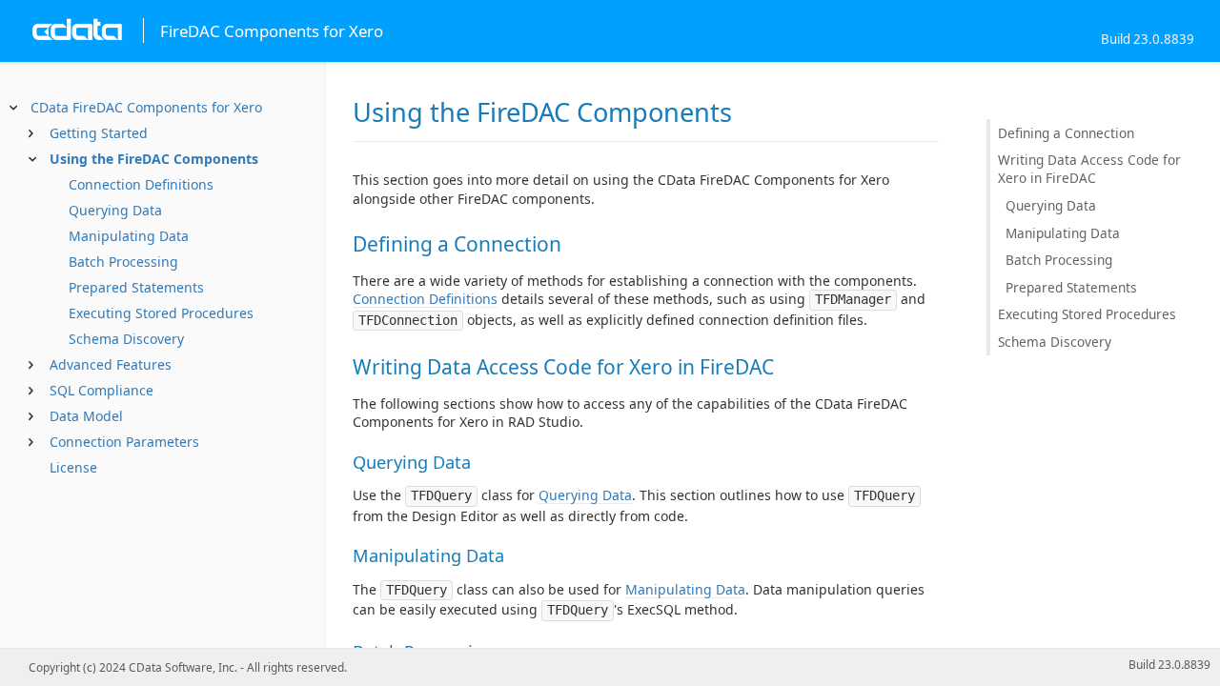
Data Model (86, 416)
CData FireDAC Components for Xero (146, 107)
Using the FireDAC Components (154, 159)
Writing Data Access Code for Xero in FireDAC (1089, 169)
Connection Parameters (124, 442)
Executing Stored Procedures (161, 313)
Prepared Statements (136, 287)
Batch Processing (123, 261)
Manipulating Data (129, 236)
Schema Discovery (126, 339)
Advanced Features (111, 364)
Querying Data (115, 210)
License (73, 467)
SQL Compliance (101, 390)
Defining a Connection (1066, 133)
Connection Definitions (141, 184)
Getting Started (99, 133)
